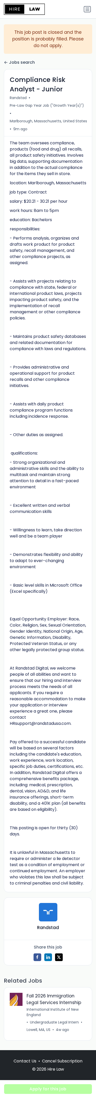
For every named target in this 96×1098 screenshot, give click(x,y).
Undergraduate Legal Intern (54, 1022)
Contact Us (25, 1061)
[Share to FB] (37, 957)
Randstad (18, 97)
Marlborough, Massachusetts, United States (48, 121)
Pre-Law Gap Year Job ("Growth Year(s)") (47, 105)
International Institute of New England (53, 1012)
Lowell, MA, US (38, 1029)
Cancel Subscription (62, 1061)
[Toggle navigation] (87, 9)
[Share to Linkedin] (48, 957)
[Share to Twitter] (59, 957)
